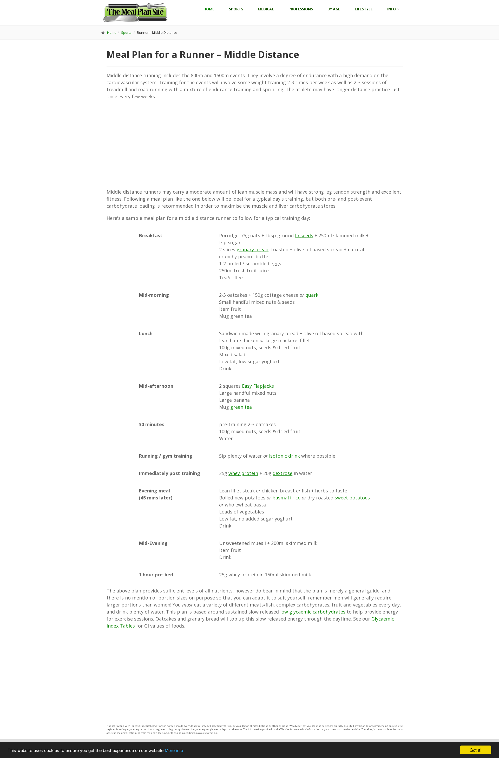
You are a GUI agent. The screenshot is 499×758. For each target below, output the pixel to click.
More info (174, 750)
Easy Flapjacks (258, 386)
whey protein (243, 473)
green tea (241, 407)
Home (208, 8)
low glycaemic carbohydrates (312, 612)
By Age (333, 8)
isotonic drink (284, 456)
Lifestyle (364, 8)
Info (391, 8)
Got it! (476, 750)
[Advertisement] (255, 144)
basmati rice (286, 498)
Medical (266, 8)
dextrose (282, 473)
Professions (300, 8)
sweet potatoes (352, 498)
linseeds (304, 235)
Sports (236, 8)
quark (311, 295)
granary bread (252, 249)
